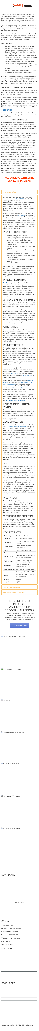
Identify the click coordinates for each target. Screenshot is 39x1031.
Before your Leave (8, 970)
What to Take (7, 953)
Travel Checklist (7, 979)
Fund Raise (6, 999)
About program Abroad (8, 890)
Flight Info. (6, 996)
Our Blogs (4, 915)
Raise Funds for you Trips (10, 956)
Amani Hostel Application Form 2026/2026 (13, 879)
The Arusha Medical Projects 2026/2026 (12, 897)
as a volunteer (22, 215)
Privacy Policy (5, 1029)
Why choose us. (6, 913)
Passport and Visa (8, 1010)
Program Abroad (6, 908)
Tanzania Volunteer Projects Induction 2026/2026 (15, 893)
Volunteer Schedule (8, 967)
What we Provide (8, 990)
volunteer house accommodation (17, 427)
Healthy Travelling (8, 976)
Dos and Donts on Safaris (10, 1005)
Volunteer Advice (8, 987)
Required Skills (7, 1008)
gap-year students (28, 375)
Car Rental (6, 973)
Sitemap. (3, 917)
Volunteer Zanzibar (6, 899)
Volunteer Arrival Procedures (11, 961)
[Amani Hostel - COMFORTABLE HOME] (21, 5)
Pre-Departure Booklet (7, 895)
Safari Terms (7, 993)
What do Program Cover (10, 964)
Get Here (4, 886)
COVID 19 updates (6, 906)
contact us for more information (17, 410)
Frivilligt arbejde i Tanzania (9, 880)
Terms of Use (5, 1027)
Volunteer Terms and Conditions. (10, 884)
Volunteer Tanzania (6, 901)
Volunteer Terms (24, 1027)
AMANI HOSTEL (19, 199)
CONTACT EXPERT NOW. (19, 625)
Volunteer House (8, 959)
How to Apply (5, 911)
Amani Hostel (15, 373)
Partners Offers (7, 1013)
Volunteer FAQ (5, 910)
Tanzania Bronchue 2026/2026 (10, 892)
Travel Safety (7, 1016)
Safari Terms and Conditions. (9, 882)
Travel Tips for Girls (8, 1002)
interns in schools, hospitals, (20, 388)
